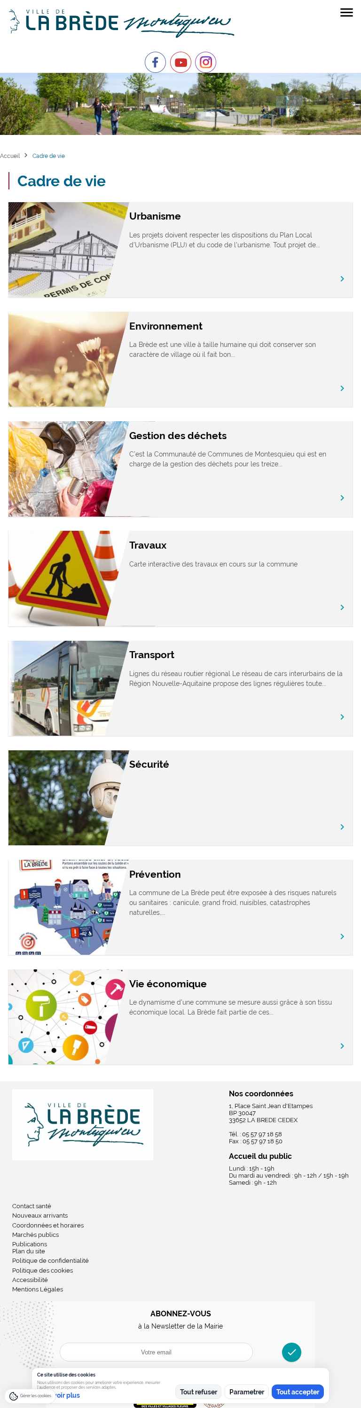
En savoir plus (58, 1395)
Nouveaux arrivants (40, 1215)
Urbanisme (155, 216)
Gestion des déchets (178, 435)
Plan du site (28, 1251)
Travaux (147, 545)
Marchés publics (35, 1234)
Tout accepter (297, 1392)
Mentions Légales (37, 1289)
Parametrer (246, 1392)
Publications (29, 1244)
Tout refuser (198, 1392)
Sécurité (149, 764)
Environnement (166, 326)
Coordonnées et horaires (48, 1225)
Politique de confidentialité (50, 1260)
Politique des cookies (42, 1270)
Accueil (10, 155)
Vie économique (168, 984)
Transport (151, 655)
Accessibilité (30, 1279)
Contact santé (31, 1206)
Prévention (155, 874)
